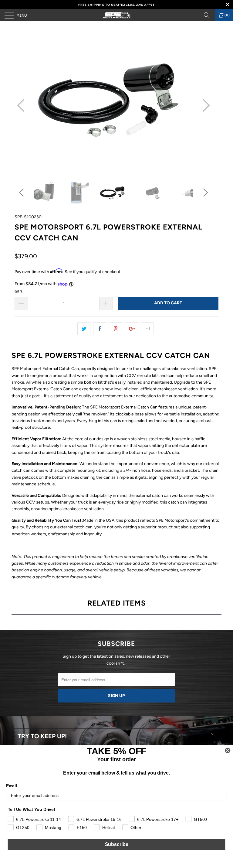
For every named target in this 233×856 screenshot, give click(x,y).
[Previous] (22, 105)
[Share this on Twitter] (83, 328)
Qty (18, 291)
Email (11, 785)
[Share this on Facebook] (99, 328)
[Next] (204, 105)
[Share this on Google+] (131, 328)
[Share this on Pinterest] (115, 328)
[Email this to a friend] (147, 328)
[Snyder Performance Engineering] (116, 15)
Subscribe (116, 844)
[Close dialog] (228, 751)
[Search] (208, 15)
